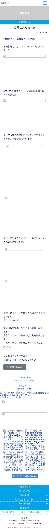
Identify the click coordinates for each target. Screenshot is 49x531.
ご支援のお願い (33, 512)
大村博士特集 (7, 512)
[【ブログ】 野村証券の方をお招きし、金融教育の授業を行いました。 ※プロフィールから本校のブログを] (13, 461)
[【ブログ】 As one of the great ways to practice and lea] (35, 439)
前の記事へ (25, 377)
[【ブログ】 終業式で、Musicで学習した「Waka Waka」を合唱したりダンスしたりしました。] (13, 439)
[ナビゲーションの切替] (44, 3)
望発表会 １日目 (24, 388)
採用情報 (24, 507)
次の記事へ (23, 386)
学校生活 (24, 495)
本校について (24, 487)
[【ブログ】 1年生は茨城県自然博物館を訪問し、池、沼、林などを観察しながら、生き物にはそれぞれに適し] (35, 461)
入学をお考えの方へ (24, 499)
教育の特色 (24, 491)
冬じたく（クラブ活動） (24, 380)
